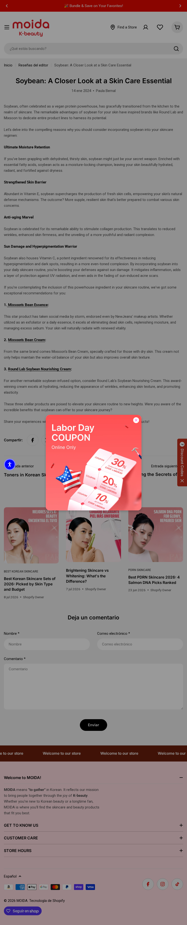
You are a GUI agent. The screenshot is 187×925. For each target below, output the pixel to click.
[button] (10, 464)
